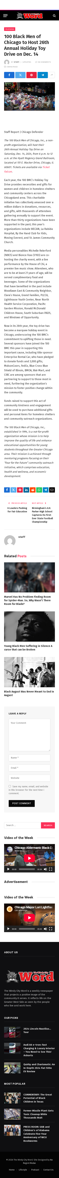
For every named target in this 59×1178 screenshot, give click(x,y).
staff (16, 62)
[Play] (8, 869)
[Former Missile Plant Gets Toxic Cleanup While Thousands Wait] (12, 1114)
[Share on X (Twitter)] (20, 75)
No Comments (44, 62)
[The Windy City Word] (29, 15)
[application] (29, 858)
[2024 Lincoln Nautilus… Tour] (12, 1032)
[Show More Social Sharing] (52, 75)
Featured (9, 29)
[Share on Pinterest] (31, 75)
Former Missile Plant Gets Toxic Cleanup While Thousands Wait (38, 1114)
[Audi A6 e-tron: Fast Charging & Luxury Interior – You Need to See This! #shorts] (12, 1048)
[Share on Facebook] (9, 75)
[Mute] (45, 869)
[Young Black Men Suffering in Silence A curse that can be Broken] (29, 626)
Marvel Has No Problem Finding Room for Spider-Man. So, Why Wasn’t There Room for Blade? (27, 600)
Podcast (35, 1170)
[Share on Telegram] (43, 75)
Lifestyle (23, 1170)
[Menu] (5, 15)
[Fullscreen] (50, 869)
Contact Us (48, 1170)
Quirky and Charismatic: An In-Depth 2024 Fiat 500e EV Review (39, 1068)
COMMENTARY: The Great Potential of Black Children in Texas (37, 1098)
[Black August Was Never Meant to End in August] (29, 672)
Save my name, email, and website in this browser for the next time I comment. (28, 790)
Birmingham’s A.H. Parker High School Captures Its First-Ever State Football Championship (42, 515)
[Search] (54, 15)
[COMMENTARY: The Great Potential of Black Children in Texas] (12, 1098)
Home (12, 1170)
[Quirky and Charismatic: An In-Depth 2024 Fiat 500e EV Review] (12, 1067)
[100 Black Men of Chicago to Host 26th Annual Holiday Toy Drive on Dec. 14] (29, 96)
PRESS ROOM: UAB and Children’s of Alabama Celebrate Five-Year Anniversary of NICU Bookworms (36, 1133)
